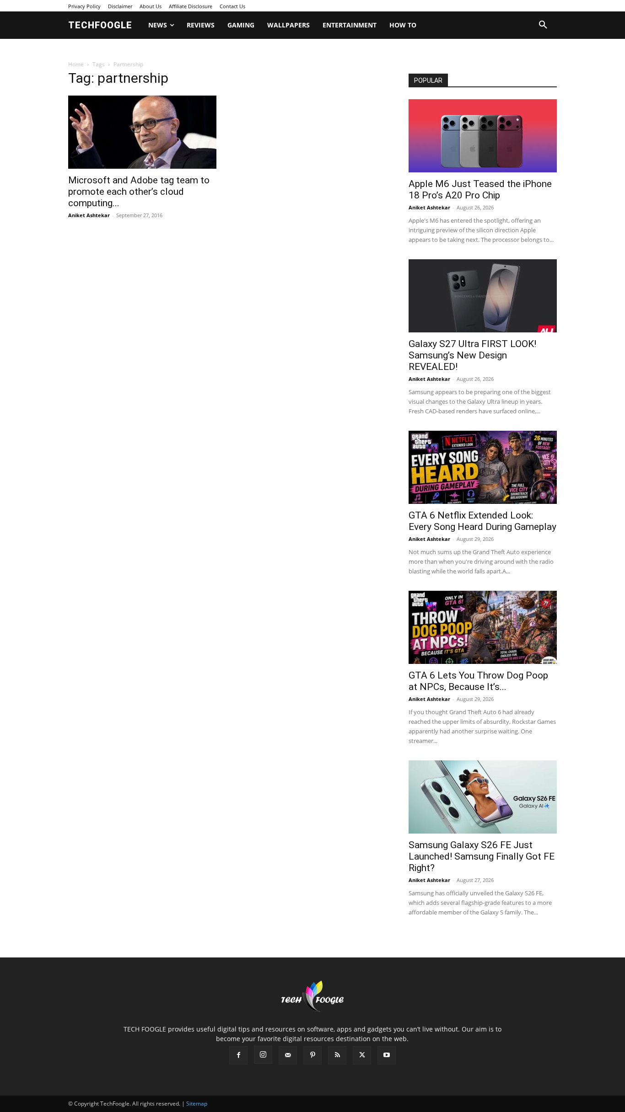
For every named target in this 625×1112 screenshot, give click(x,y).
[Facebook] (238, 1055)
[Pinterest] (312, 1055)
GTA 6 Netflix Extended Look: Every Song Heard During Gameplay (482, 521)
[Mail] (288, 1055)
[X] (362, 1055)
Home (76, 64)
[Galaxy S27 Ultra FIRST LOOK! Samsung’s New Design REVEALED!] (483, 295)
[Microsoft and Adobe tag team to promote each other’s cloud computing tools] (142, 132)
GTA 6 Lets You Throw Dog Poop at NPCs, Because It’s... (478, 681)
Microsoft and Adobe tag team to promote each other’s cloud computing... (139, 191)
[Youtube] (386, 1055)
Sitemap (196, 1103)
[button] (543, 25)
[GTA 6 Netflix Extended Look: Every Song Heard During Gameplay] (483, 467)
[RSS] (337, 1055)
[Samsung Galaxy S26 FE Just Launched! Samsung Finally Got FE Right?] (483, 797)
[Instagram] (263, 1055)
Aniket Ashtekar (89, 215)
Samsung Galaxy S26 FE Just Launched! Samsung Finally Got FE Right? (482, 856)
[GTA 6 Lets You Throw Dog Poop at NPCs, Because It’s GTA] (483, 627)
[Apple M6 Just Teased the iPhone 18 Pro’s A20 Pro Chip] (483, 135)
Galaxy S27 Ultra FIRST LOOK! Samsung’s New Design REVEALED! (472, 355)
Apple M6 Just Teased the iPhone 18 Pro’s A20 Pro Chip (480, 189)
